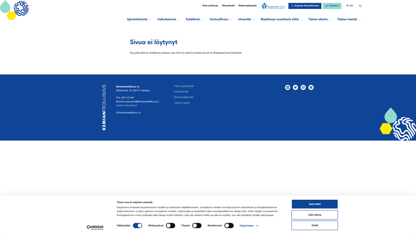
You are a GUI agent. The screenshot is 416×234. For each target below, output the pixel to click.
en (351, 6)
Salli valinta (314, 214)
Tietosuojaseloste (184, 86)
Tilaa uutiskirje (210, 6)
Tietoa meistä (347, 19)
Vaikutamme (166, 19)
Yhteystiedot (228, 6)
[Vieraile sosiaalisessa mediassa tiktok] (311, 87)
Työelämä (193, 19)
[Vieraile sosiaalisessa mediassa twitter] (295, 87)
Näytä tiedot (247, 225)
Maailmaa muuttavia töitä (280, 19)
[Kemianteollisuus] (104, 107)
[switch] (170, 225)
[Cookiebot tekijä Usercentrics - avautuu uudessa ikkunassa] (95, 227)
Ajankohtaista (137, 19)
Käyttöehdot (181, 92)
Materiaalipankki (248, 6)
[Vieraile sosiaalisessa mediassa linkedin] (287, 87)
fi (348, 6)
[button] (360, 6)
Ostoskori (334, 6)
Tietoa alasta (318, 19)
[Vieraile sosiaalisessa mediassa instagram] (303, 87)
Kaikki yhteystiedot (126, 105)
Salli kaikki (315, 204)
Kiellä (315, 225)
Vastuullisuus (218, 19)
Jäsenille (244, 19)
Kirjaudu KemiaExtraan (306, 6)
